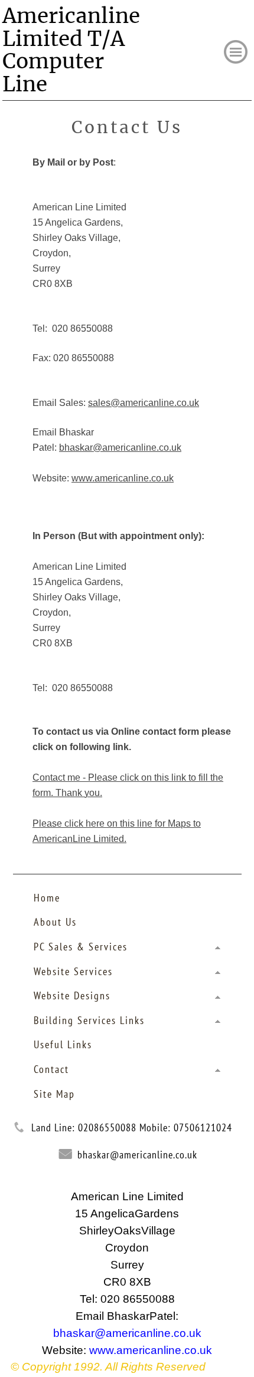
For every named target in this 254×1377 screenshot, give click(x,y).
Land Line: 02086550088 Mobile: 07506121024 (131, 1127)
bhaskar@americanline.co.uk (137, 1154)
